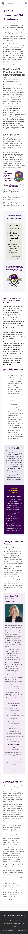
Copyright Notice (9, 920)
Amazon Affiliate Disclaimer (18, 923)
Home (5, 915)
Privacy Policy (8, 918)
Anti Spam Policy (10, 915)
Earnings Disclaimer (18, 920)
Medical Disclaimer (8, 923)
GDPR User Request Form (17, 918)
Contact (14, 926)
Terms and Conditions (20, 915)
